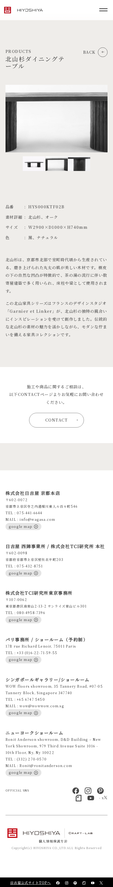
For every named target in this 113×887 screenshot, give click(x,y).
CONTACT (56, 420)
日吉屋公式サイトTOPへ (30, 882)
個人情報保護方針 (53, 841)
